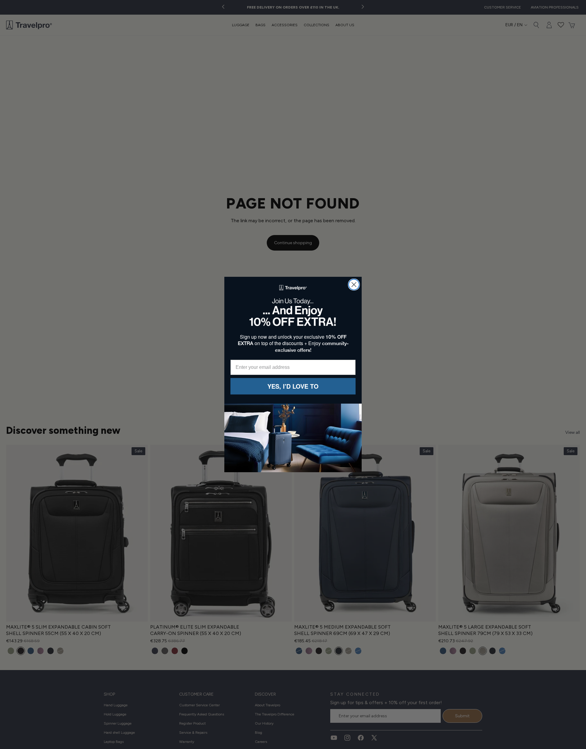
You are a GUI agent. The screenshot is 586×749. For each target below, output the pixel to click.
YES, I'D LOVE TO (293, 386)
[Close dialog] (354, 284)
